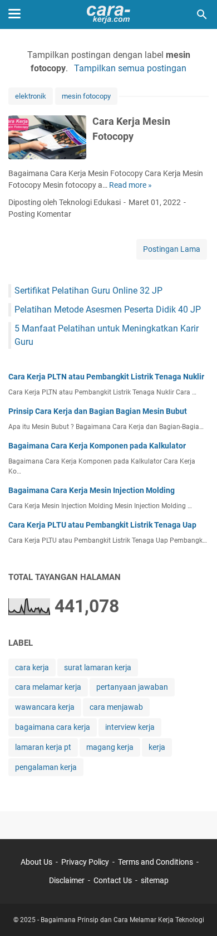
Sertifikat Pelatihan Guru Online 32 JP (88, 290)
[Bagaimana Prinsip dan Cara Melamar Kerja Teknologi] (108, 14)
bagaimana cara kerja (52, 727)
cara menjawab (116, 707)
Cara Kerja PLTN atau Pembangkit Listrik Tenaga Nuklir (106, 376)
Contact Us (112, 880)
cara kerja (32, 667)
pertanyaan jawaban (132, 686)
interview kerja (130, 727)
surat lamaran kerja (97, 667)
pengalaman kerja (46, 767)
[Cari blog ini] (202, 14)
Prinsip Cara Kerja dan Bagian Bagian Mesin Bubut (97, 411)
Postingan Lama (171, 249)
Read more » (130, 185)
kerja (157, 747)
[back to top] (195, 911)
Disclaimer (67, 880)
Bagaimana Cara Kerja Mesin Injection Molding (91, 490)
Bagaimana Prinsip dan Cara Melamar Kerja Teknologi (122, 920)
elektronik (30, 96)
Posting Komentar (39, 213)
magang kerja (110, 747)
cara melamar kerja (48, 686)
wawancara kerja (45, 707)
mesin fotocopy (86, 96)
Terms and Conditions (155, 861)
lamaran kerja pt (43, 747)
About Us (36, 861)
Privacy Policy (85, 861)
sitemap (155, 880)
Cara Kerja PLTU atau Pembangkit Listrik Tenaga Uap (102, 524)
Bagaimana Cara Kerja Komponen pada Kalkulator (97, 445)
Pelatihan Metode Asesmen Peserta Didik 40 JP (107, 309)
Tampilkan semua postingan (130, 68)
